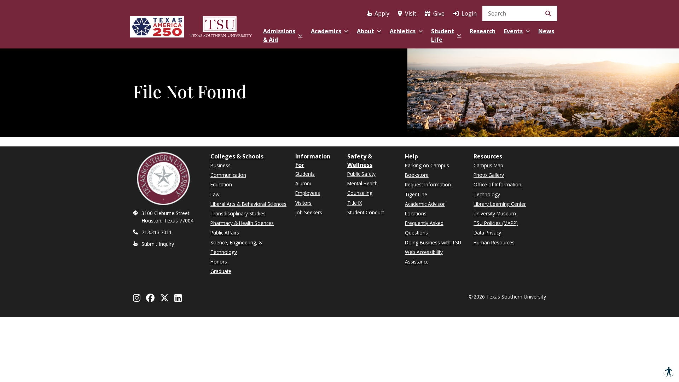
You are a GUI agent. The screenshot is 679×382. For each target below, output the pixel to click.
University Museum (495, 213)
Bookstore (417, 175)
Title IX (354, 202)
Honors (218, 261)
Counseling (359, 193)
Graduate (220, 271)
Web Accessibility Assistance (424, 257)
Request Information (428, 184)
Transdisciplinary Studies (238, 213)
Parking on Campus (427, 165)
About (365, 31)
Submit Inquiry (157, 244)
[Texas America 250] (157, 25)
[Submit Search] (548, 13)
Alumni (303, 183)
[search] (519, 13)
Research (482, 31)
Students (305, 173)
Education (221, 184)
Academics (326, 31)
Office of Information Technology (497, 189)
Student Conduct (365, 212)
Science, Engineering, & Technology (236, 247)
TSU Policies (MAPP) (496, 223)
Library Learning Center (500, 204)
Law (215, 194)
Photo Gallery (489, 175)
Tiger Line (416, 194)
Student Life (442, 35)
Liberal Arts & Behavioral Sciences (248, 204)
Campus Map (488, 165)
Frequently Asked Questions (424, 228)
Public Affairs (224, 232)
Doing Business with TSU (433, 242)
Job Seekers (308, 212)
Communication (228, 175)
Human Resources (494, 242)
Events (513, 31)
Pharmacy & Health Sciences (242, 223)
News (546, 31)
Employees (307, 193)
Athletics (403, 31)
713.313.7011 (156, 232)
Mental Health (362, 183)
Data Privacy (487, 232)
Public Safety (361, 173)
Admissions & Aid (279, 35)
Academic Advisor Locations (425, 209)
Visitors (303, 202)
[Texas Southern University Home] (221, 25)
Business (220, 165)
